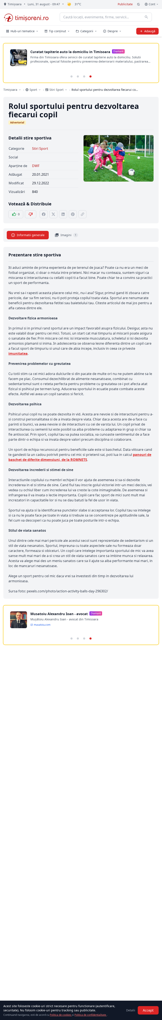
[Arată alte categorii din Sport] (40, 89)
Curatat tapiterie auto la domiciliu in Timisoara (70, 52)
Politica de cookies (61, 1015)
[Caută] (146, 17)
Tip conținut (57, 31)
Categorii (86, 31)
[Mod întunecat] (138, 4)
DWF (35, 165)
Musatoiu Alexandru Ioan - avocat (59, 614)
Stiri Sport (40, 148)
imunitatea (18, 353)
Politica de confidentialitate (90, 1015)
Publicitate (125, 4)
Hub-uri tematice (23, 31)
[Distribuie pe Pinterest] (73, 214)
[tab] (71, 76)
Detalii (130, 1010)
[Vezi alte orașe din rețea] (20, 89)
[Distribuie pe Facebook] (44, 214)
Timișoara (10, 90)
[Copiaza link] (82, 214)
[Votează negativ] (30, 214)
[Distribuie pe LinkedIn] (63, 214)
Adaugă (149, 31)
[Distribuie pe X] (53, 214)
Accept (148, 1010)
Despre (113, 31)
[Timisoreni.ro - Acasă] (28, 17)
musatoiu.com (42, 624)
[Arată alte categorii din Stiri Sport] (66, 89)
